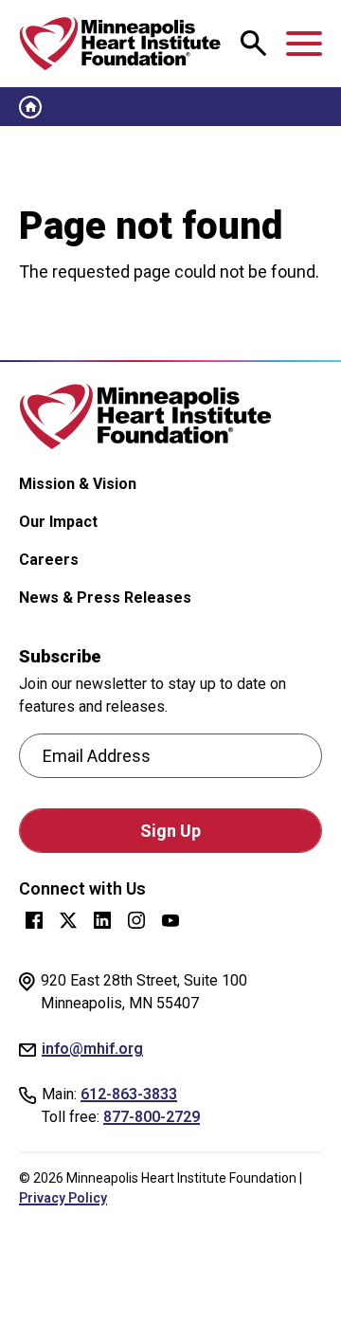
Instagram (136, 920)
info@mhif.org (92, 1049)
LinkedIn (102, 920)
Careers (49, 560)
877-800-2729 (151, 1117)
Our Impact (58, 522)
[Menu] (304, 43)
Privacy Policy (63, 1197)
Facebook (34, 920)
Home (30, 107)
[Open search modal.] (254, 43)
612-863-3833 (129, 1094)
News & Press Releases (105, 598)
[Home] (120, 43)
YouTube (170, 920)
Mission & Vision (77, 484)
